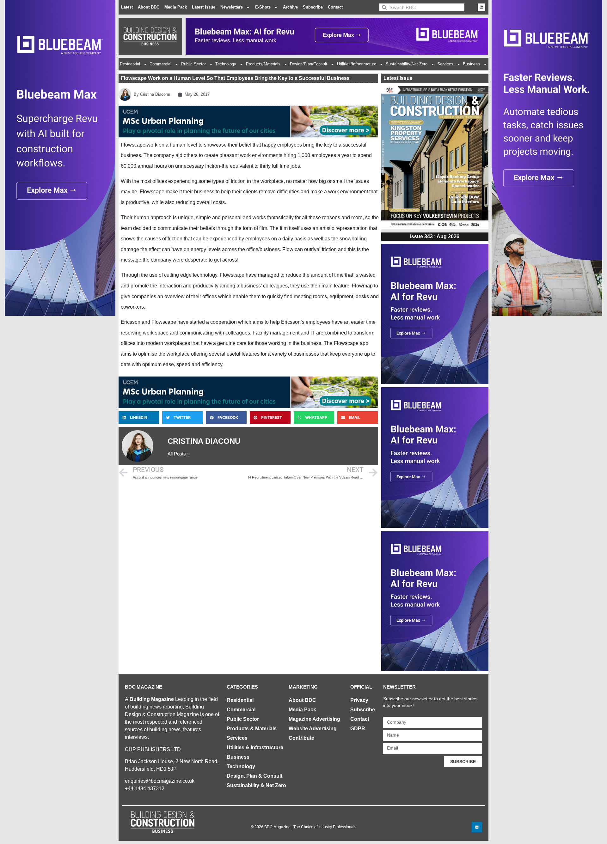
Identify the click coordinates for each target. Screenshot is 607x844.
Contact (335, 7)
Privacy (359, 700)
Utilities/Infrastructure (356, 64)
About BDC (148, 7)
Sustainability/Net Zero (406, 64)
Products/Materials (263, 64)
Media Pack (175, 7)
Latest (127, 7)
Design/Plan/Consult (308, 64)
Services (445, 64)
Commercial (160, 64)
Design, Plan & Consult (254, 776)
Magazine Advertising (314, 719)
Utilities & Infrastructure (255, 747)
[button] (139, 417)
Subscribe (313, 7)
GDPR (357, 728)
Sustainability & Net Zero (256, 785)
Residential (130, 64)
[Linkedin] (481, 7)
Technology (225, 64)
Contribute (301, 738)
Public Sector (193, 64)
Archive (290, 7)
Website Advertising (313, 728)
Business (471, 64)
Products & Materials (252, 728)
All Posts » (179, 453)
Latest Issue (203, 7)
